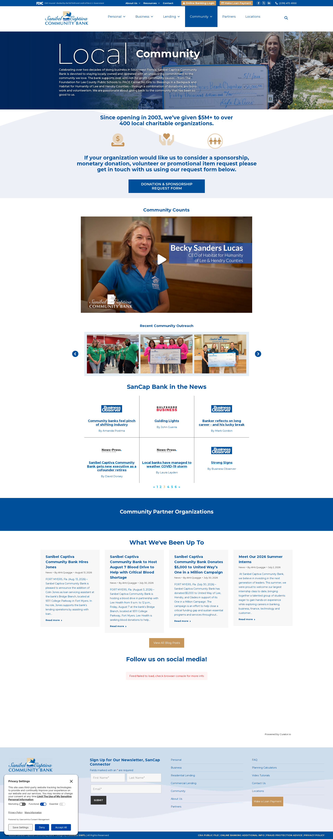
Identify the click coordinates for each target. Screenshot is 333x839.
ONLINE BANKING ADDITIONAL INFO (242, 835)
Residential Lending (183, 775)
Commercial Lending (183, 783)
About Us (131, 3)
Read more (53, 620)
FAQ (254, 759)
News (49, 572)
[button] (75, 354)
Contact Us (259, 783)
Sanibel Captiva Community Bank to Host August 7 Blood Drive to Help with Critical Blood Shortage (133, 567)
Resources (150, 3)
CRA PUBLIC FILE (208, 835)
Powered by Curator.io (278, 734)
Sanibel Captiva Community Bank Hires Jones (67, 562)
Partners (229, 17)
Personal (115, 17)
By (63, 572)
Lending (169, 17)
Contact (168, 3)
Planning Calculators (264, 767)
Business (142, 17)
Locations (252, 17)
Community (199, 17)
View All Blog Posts (166, 642)
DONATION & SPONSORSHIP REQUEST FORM (166, 186)
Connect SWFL (76, 835)
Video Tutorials (261, 775)
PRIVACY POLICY (314, 835)
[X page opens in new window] (264, 3)
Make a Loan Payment (267, 801)
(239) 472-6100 (288, 3)
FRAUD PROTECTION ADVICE (284, 835)
